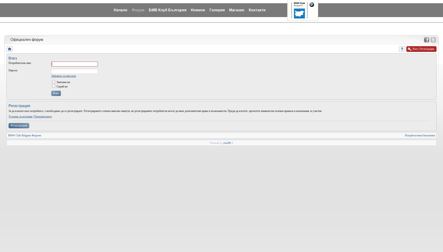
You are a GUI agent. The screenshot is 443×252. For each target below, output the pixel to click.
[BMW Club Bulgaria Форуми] (9, 49)
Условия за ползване (21, 116)
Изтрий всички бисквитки (420, 135)
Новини (198, 10)
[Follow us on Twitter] (433, 40)
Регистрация (19, 125)
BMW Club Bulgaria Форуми (24, 135)
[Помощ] (402, 49)
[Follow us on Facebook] (426, 40)
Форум (138, 10)
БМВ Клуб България (167, 10)
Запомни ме (63, 82)
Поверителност (43, 116)
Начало (120, 10)
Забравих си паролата (63, 76)
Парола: (13, 70)
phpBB (227, 142)
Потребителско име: (20, 63)
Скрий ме (62, 86)
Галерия (217, 10)
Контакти (257, 10)
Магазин (236, 10)
